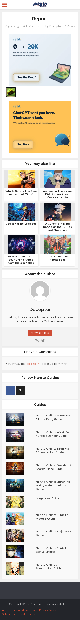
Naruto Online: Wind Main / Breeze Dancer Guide (53, 433)
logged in (32, 364)
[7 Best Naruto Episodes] (21, 211)
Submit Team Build (13, 614)
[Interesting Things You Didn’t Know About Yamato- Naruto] (57, 179)
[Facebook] (10, 390)
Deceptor (55, 26)
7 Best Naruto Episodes (21, 223)
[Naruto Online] (40, 4)
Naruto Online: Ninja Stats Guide (53, 533)
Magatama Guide (47, 498)
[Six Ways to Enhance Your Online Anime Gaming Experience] (21, 244)
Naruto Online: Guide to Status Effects (52, 550)
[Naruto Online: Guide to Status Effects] (21, 551)
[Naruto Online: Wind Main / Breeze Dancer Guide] (21, 435)
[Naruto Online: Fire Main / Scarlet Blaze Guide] (21, 468)
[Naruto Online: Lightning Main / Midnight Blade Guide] (21, 485)
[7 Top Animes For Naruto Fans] (57, 244)
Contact (31, 614)
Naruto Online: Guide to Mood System (52, 516)
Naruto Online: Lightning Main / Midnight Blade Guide (53, 485)
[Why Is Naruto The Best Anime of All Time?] (21, 179)
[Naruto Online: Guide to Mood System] (21, 518)
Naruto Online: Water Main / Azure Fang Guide (54, 417)
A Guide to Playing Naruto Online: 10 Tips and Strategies (57, 226)
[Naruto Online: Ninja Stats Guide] (21, 535)
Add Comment (33, 26)
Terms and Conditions (24, 609)
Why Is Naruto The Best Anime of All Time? (21, 192)
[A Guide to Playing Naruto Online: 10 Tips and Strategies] (57, 211)
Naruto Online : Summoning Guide (48, 566)
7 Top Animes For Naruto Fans (57, 258)
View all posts (40, 332)
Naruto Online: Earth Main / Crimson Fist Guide (53, 450)
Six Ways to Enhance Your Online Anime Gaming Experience (21, 259)
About (5, 609)
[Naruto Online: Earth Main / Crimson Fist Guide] (21, 452)
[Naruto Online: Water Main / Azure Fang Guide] (21, 419)
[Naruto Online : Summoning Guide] (21, 568)
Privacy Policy (47, 609)
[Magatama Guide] (21, 502)
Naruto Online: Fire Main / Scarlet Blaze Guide (53, 467)
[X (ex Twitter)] (20, 390)
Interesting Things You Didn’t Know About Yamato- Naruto (57, 194)
